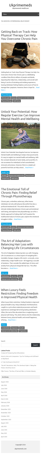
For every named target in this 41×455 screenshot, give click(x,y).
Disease (13, 98)
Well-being (16, 101)
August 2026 (5, 382)
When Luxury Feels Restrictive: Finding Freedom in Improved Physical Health (19, 293)
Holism (13, 227)
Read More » (29, 167)
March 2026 (4, 399)
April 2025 (4, 436)
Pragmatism (23, 331)
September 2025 (6, 419)
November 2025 (6, 412)
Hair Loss (4, 273)
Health (20, 276)
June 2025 (4, 430)
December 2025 (6, 409)
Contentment (6, 328)
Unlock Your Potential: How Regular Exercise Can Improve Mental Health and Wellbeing (20, 115)
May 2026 (4, 392)
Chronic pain (5, 98)
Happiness (15, 328)
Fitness (4, 324)
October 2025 (5, 416)
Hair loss (14, 276)
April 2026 (4, 395)
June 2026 (4, 388)
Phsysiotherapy (6, 95)
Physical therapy (7, 101)
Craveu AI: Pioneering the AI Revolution (12, 353)
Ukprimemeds (20, 5)
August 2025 (5, 423)
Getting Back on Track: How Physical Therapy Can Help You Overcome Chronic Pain (19, 35)
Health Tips (5, 172)
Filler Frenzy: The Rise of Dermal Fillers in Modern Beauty (18, 371)
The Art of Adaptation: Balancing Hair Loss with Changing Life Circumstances (20, 244)
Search (3, 341)
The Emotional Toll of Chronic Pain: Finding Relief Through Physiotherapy (19, 192)
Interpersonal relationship (25, 98)
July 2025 (4, 426)
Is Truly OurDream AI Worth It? (10, 362)
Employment (5, 276)
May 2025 (4, 433)
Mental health (30, 175)
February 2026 (5, 402)
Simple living (6, 178)
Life (20, 279)
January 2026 (5, 405)
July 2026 (4, 385)
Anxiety (4, 175)
